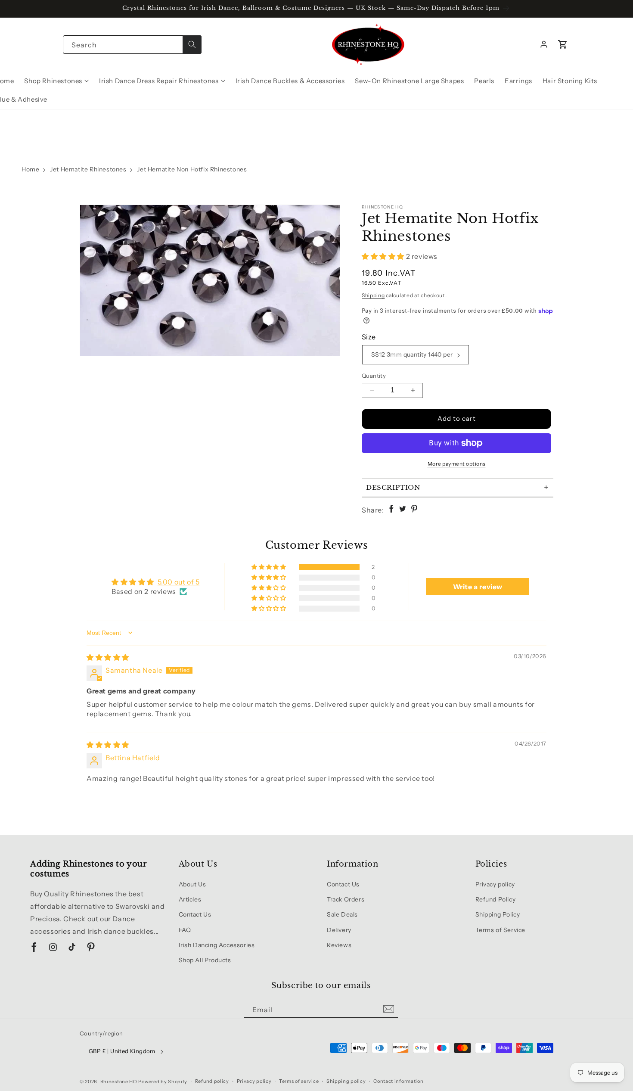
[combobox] (132, 44)
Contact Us (195, 914)
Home (30, 169)
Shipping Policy (497, 914)
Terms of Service (500, 930)
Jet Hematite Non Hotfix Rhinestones (192, 169)
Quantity (374, 375)
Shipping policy (346, 1081)
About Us (192, 884)
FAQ (185, 930)
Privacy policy (495, 884)
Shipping (373, 295)
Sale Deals (342, 914)
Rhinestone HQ (118, 1082)
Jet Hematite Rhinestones (88, 169)
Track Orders (345, 899)
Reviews (339, 945)
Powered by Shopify (162, 1082)
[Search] (192, 44)
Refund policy (212, 1081)
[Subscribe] (388, 1009)
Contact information (398, 1081)
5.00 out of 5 (179, 582)
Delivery (339, 930)
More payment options (457, 463)
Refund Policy (495, 899)
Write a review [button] (478, 586)
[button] (562, 44)
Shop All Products (205, 960)
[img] (108, 657)
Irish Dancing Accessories (217, 945)
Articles (190, 899)
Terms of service (299, 1081)
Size (369, 337)
